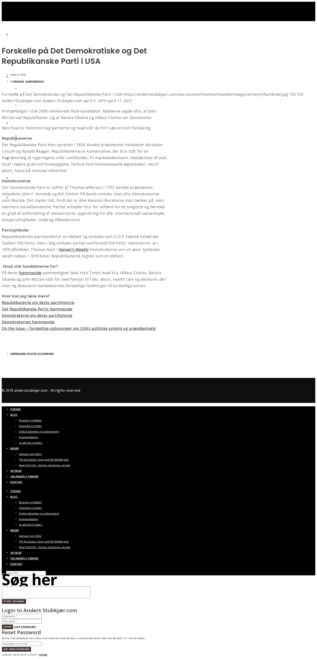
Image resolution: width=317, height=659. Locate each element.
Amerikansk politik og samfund (32, 353)
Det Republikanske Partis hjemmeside (37, 308)
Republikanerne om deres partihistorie (38, 302)
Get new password (16, 649)
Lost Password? (25, 626)
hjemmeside (30, 272)
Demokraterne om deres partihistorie (37, 315)
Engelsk (18, 81)
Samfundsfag (34, 81)
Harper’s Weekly (74, 249)
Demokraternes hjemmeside (28, 321)
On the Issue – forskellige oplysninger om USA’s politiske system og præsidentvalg (79, 328)
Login (7, 626)
